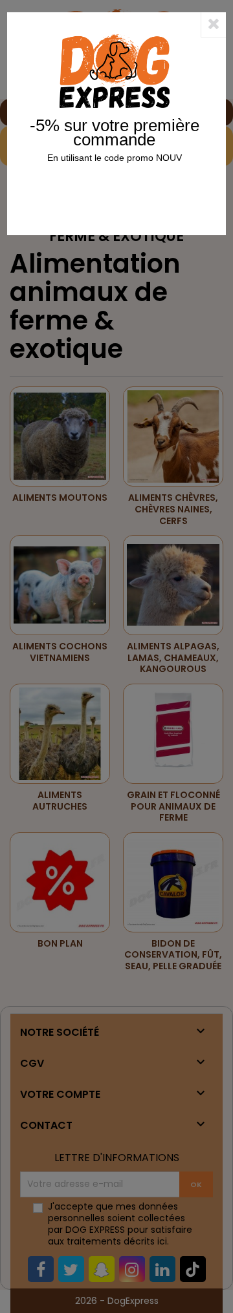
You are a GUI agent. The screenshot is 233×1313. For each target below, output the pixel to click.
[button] (214, 24)
